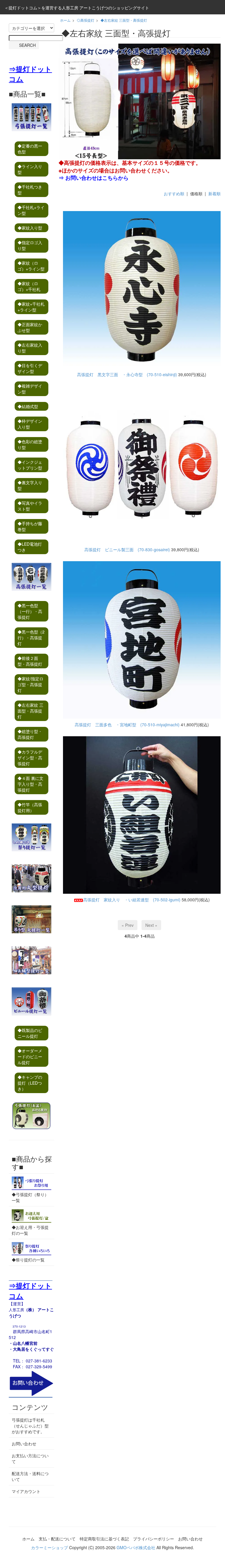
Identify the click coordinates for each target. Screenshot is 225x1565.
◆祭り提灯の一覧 (28, 1260)
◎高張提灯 (85, 20)
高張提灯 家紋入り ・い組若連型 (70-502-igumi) (131, 900)
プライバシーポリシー (153, 1539)
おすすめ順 (174, 193)
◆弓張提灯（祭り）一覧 (30, 1197)
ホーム (65, 20)
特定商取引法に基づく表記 (104, 1539)
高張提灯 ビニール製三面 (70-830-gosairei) (127, 549)
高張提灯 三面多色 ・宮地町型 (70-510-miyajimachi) (127, 724)
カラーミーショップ (49, 1547)
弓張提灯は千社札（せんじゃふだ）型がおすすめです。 (30, 1425)
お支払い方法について (30, 1458)
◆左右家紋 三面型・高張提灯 (123, 20)
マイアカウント (26, 1491)
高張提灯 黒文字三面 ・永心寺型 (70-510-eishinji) (127, 374)
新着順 (214, 193)
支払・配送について (57, 1539)
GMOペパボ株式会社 (136, 1547)
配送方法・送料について (30, 1476)
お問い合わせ (24, 1443)
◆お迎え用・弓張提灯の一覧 (30, 1230)
